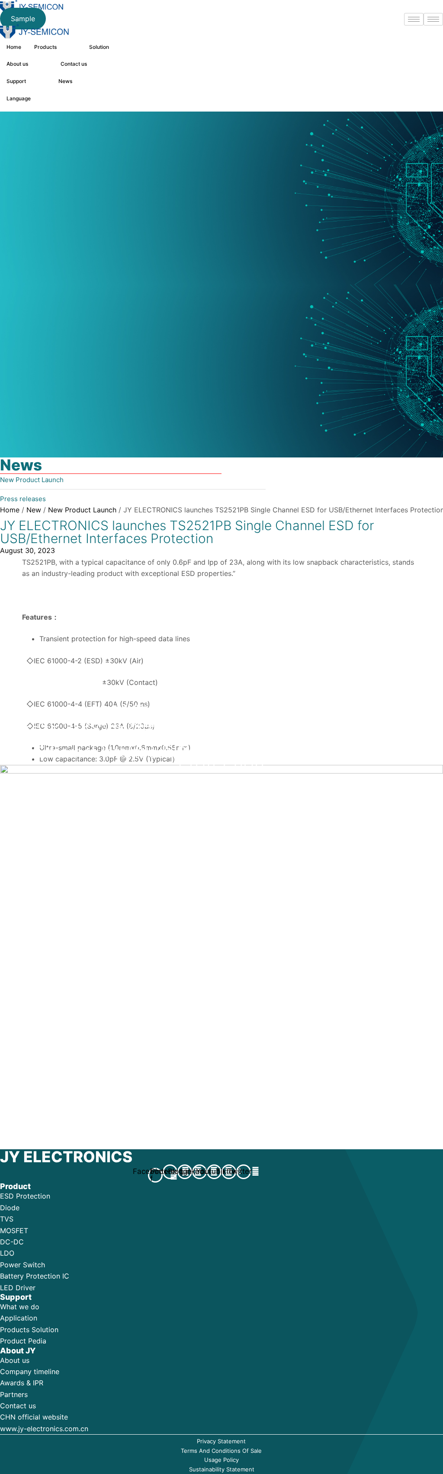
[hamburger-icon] (433, 19)
